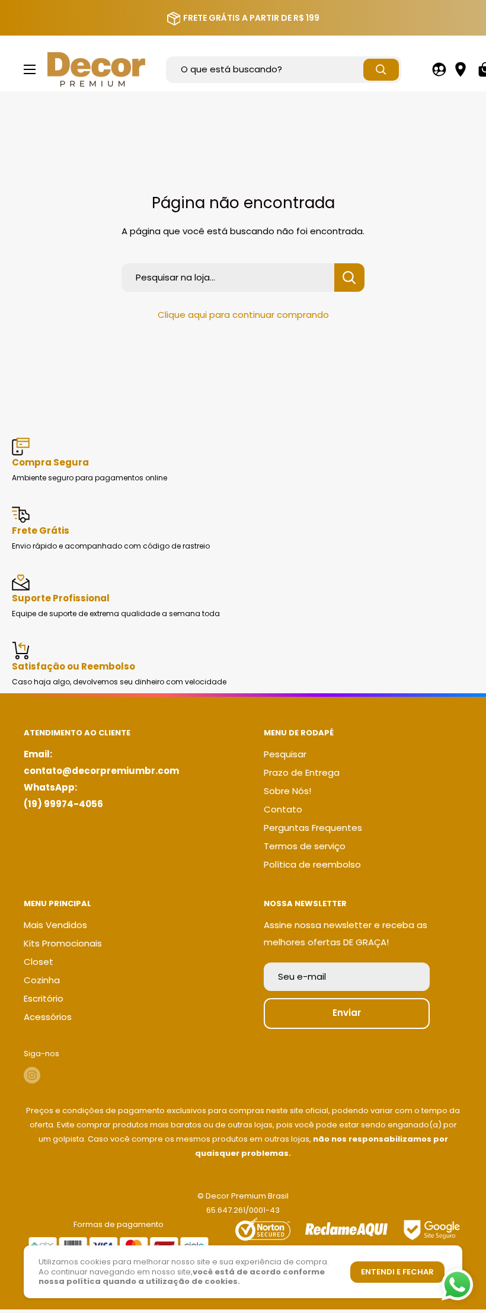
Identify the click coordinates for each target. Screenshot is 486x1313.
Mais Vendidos (55, 925)
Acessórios (48, 1017)
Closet (38, 961)
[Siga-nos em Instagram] (32, 1075)
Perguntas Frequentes (313, 827)
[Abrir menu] (30, 69)
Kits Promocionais (63, 943)
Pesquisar (285, 754)
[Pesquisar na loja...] (349, 277)
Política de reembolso (312, 864)
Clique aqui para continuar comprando (243, 314)
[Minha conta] (439, 69)
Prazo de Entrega (302, 772)
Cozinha (42, 980)
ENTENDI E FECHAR (397, 1271)
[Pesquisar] (381, 70)
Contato (283, 809)
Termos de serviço (305, 846)
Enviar (346, 1012)
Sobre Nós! (287, 791)
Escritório (43, 998)
